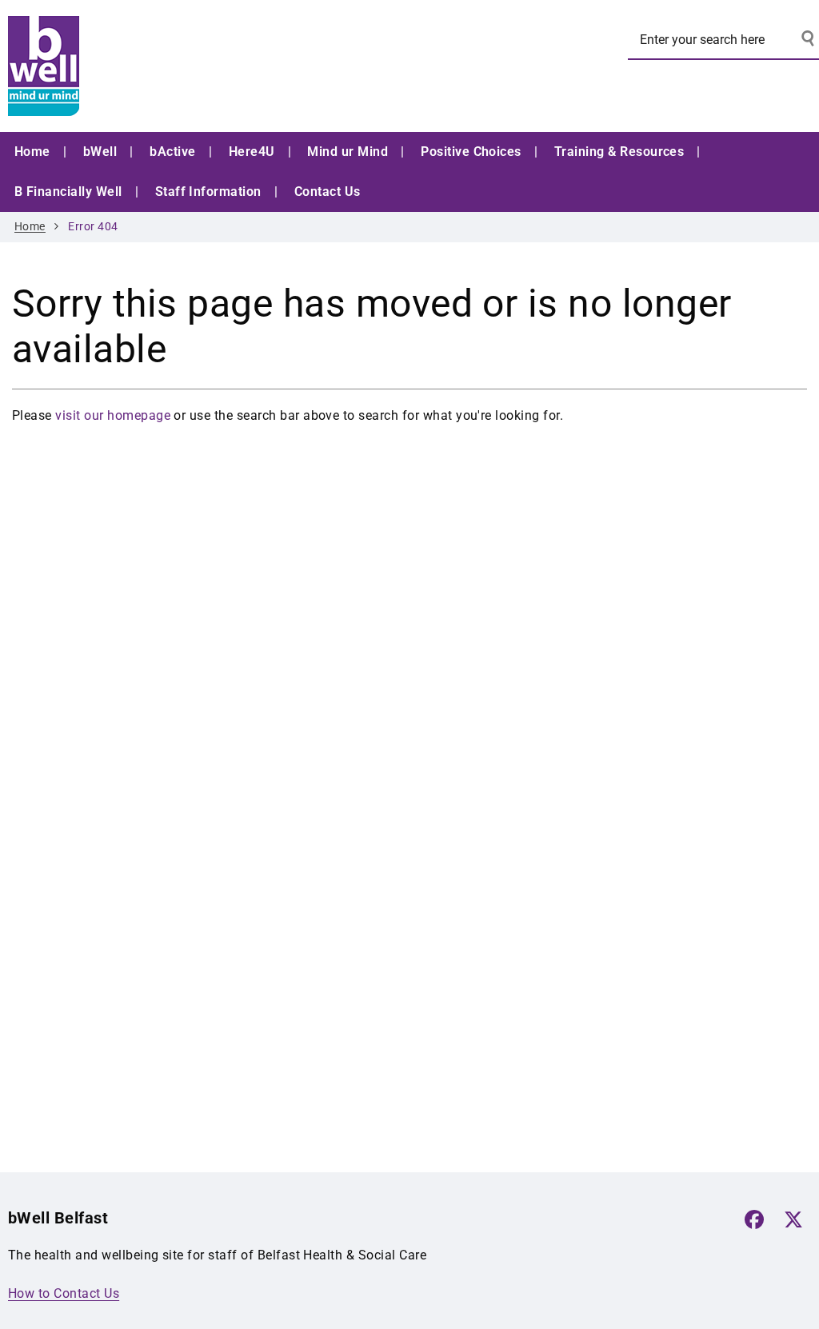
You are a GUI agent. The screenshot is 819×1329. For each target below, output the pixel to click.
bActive (172, 151)
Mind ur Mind (347, 151)
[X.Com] (793, 1219)
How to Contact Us (63, 1293)
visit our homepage (112, 415)
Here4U (252, 151)
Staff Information (208, 191)
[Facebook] (754, 1219)
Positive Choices (471, 151)
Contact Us (327, 191)
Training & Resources (619, 151)
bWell (100, 151)
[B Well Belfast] (128, 66)
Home (32, 151)
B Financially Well (68, 191)
